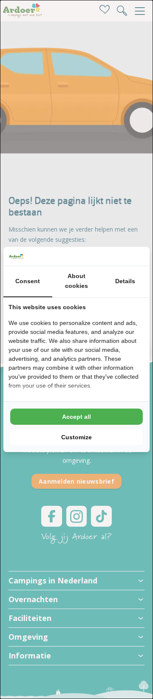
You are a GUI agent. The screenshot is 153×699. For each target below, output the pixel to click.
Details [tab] (125, 281)
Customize (76, 437)
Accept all (76, 416)
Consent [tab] (27, 281)
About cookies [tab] (76, 281)
